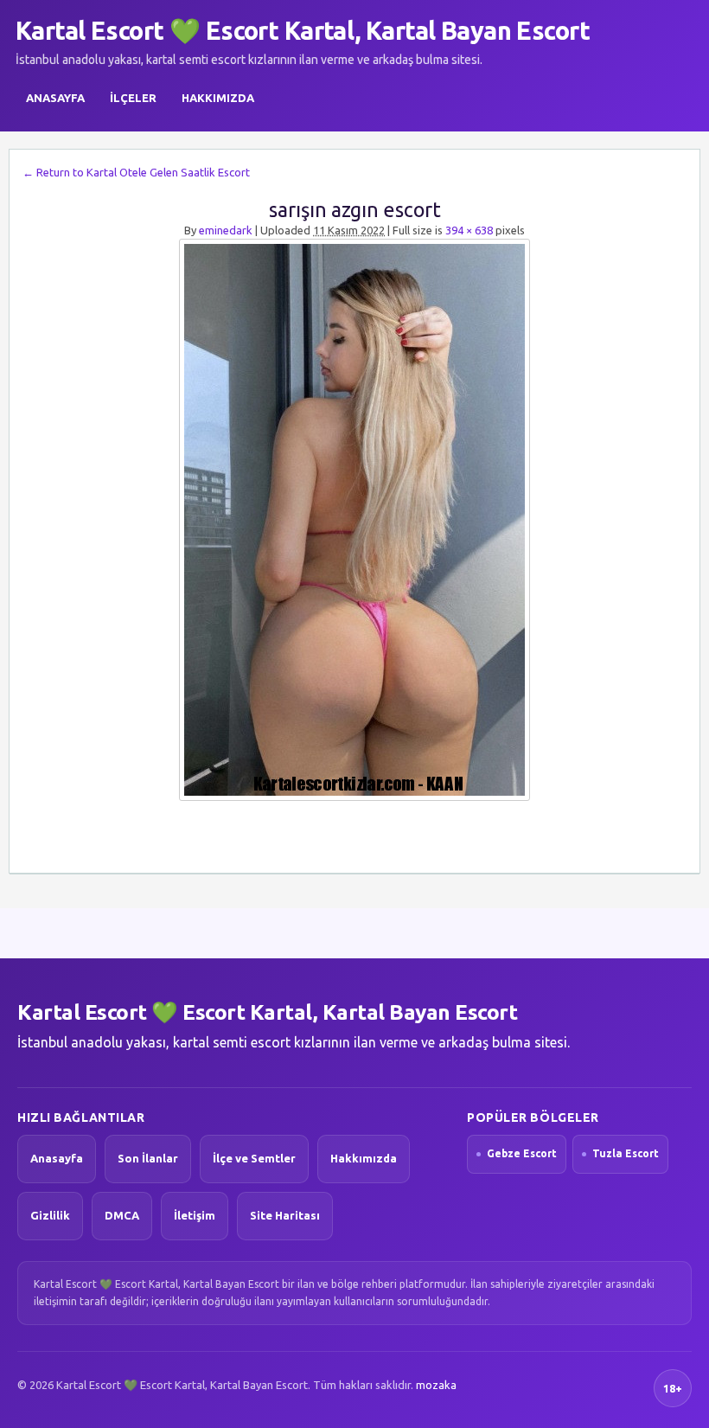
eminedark (225, 230)
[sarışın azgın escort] (354, 520)
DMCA (122, 1215)
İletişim (194, 1215)
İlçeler (133, 98)
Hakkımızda (218, 98)
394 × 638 (469, 230)
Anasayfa (55, 98)
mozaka (436, 1385)
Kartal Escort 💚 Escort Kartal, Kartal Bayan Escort (303, 30)
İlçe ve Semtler (254, 1158)
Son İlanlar (148, 1158)
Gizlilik (50, 1215)
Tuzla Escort (625, 1153)
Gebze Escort (522, 1153)
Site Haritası (285, 1215)
